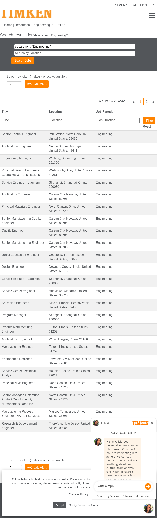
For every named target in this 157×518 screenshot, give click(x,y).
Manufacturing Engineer (18, 346)
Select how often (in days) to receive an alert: (37, 76)
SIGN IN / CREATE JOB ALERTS (135, 5)
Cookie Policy (79, 494)
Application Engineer (16, 194)
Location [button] (55, 111)
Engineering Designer (17, 358)
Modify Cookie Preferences (85, 505)
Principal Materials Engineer (21, 206)
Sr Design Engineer (15, 302)
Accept (60, 505)
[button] (131, 15)
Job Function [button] (105, 111)
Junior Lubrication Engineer (20, 254)
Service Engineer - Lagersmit (21, 182)
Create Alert (37, 83)
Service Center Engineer (18, 291)
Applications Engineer (17, 146)
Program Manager (14, 315)
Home (8, 25)
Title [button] (5, 111)
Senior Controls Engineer (19, 134)
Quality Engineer (13, 230)
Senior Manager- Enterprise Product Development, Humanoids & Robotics (20, 399)
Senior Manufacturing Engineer (23, 242)
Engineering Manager (16, 158)
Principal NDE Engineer (18, 383)
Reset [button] (147, 126)
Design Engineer (13, 266)
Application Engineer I (17, 339)
